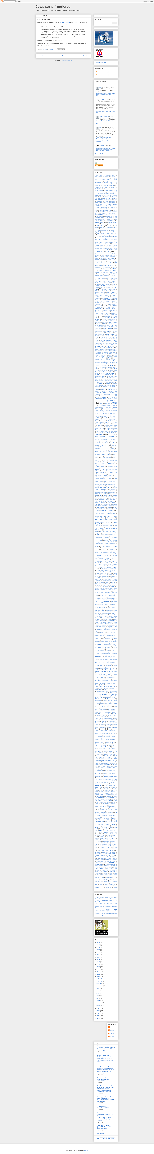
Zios (97, 889)
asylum (107, 235)
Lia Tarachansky (100, 582)
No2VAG (112, 668)
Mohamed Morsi (111, 635)
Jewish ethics (111, 513)
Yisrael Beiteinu (104, 874)
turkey (108, 826)
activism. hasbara (110, 188)
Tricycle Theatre (110, 824)
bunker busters (113, 278)
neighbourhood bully (106, 653)
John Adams (98, 536)
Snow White (106, 780)
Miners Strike (107, 629)
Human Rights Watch (106, 457)
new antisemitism (107, 658)
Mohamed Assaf (99, 634)
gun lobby (115, 422)
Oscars (97, 685)
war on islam (97, 852)
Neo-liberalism (111, 655)
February (99, 1003)
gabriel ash (112, 400)
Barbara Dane (99, 245)
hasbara (98, 434)
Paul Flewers (114, 702)
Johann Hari (112, 534)
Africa (105, 195)
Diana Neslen (98, 350)
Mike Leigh (104, 628)
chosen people (105, 296)
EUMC (101, 383)
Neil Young (114, 653)
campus (113, 284)
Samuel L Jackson (108, 755)
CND (104, 305)
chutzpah (113, 301)
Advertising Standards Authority (106, 193)
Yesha (115, 873)
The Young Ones (113, 814)
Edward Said (104, 365)
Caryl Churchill (112, 285)
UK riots (109, 835)
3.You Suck (106, 178)
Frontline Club (114, 395)
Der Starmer (103, 349)
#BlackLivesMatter (110, 175)
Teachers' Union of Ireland (101, 805)
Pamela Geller (98, 700)
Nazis (115, 652)
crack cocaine (98, 314)
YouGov (113, 876)
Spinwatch (109, 788)
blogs (96, 265)
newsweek (114, 663)
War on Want (112, 852)
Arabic (115, 228)
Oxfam (96, 686)
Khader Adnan (105, 556)
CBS (96, 290)
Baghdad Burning (111, 240)
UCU (100, 830)
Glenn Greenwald (99, 414)
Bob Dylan (97, 267)
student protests (111, 797)
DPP (110, 355)
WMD (114, 861)
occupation (100, 677)
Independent (100, 466)
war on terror (105, 852)
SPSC (113, 790)
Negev (98, 653)
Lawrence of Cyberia (103, 1125)
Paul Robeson (108, 703)
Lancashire (97, 571)
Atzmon (115, 236)
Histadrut (99, 442)
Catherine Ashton (111, 289)
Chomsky (97, 296)
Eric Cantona (103, 377)
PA (96, 688)
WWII (116, 868)
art (116, 233)
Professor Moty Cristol (100, 722)
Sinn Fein (99, 777)
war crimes (110, 850)
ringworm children (99, 743)
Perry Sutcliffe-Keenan (110, 707)
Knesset (103, 562)
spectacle (113, 787)
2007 (98, 1011)
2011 (98, 971)
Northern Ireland (106, 672)
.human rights (98, 175)
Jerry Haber (112, 502)
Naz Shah (113, 650)
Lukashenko (114, 597)
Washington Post (110, 853)
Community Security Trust (109, 310)
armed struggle (109, 233)
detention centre (111, 349)
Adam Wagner (99, 190)
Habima (100, 425)
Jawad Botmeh (102, 498)
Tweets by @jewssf (100, 62)
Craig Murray (107, 314)
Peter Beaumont (111, 709)
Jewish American (101, 508)
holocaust (105, 445)
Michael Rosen (103, 625)
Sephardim (112, 763)
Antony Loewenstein (103, 1055)
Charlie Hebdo (111, 292)
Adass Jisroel (102, 192)
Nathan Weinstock (101, 650)
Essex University (99, 380)
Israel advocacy (111, 486)
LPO (101, 597)
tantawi (113, 802)
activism (98, 189)
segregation (109, 761)
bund (107, 278)
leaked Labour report (104, 576)
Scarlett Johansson (105, 758)
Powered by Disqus (100, 154)
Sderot (114, 760)
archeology (113, 230)
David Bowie (98, 328)
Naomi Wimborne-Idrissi (111, 649)
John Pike (99, 539)
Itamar (111, 493)
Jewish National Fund (101, 519)
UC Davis (113, 829)
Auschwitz (99, 238)
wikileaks (102, 859)
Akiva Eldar (97, 198)
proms (108, 722)
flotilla (102, 389)
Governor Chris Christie (100, 419)
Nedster (112, 1033)
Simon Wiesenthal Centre (110, 776)
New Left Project (104, 659)
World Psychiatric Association (102, 865)
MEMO (115, 622)
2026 (98, 942)
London (102, 588)
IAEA (114, 457)
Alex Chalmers (109, 199)
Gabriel (112, 1030)
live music (105, 586)
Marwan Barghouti (106, 613)
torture (115, 821)
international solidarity (102, 474)
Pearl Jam (109, 706)
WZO (98, 870)
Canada (97, 285)
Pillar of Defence (98, 712)
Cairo (109, 279)
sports (100, 790)
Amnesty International (101, 207)
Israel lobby (107, 487)
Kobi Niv (109, 562)
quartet (107, 725)
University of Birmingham (109, 841)
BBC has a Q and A (65, 22)
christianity (105, 298)
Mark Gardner (98, 608)
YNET (107, 876)
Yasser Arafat (98, 873)
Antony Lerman (113, 224)
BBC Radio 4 (100, 252)
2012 (98, 969)
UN (96, 836)
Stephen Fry (98, 793)
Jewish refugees (101, 520)
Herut (101, 441)
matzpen (105, 614)
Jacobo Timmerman (101, 496)
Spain (106, 787)
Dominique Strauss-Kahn (109, 352)
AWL (100, 239)
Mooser (98, 639)
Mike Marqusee (113, 628)
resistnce (100, 736)
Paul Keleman (100, 703)
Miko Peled (99, 629)
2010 (98, 974)
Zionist (101, 884)
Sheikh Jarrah (100, 770)
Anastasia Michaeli (99, 208)
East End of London (110, 359)
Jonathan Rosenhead (110, 544)
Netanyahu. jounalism (110, 656)
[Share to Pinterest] (64, 49)
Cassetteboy (108, 287)
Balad (101, 242)
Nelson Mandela (101, 655)
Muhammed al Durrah (100, 646)
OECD (108, 679)
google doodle (112, 417)
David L (112, 1027)
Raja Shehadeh (103, 730)
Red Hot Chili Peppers (110, 732)
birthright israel (100, 264)
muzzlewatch (108, 647)
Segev (103, 761)
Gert (100, 87)
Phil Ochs (113, 710)
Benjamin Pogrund (99, 259)
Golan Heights (103, 416)
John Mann (114, 537)
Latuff (98, 573)
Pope (110, 716)
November (100, 981)
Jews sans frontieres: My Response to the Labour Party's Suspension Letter (105, 94)
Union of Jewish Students (101, 838)
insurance (112, 468)
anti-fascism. (109, 217)
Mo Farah (113, 632)
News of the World (99, 663)
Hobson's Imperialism (109, 444)
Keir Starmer (110, 553)
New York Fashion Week (102, 660)
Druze (98, 358)
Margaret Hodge (113, 606)
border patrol (98, 268)
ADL (116, 192)
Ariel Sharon (114, 232)
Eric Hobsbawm (111, 377)
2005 (98, 1015)
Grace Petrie (112, 419)
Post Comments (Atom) (67, 60)
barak (114, 243)
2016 (98, 959)
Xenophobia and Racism (108, 870)
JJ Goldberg (105, 533)
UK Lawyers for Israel (100, 835)
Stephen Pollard (99, 794)
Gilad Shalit (112, 413)
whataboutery (106, 856)
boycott (114, 268)
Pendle (101, 707)
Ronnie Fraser (105, 747)
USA (111, 846)
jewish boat (109, 508)
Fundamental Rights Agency (103, 398)
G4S (104, 400)
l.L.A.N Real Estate (103, 565)
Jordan (96, 546)
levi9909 (101, 99)
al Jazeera (112, 198)
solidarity (98, 785)
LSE (109, 597)
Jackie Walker (107, 495)
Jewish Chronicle (107, 510)
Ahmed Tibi (106, 196)
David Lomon (100, 332)
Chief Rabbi (112, 293)
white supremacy (102, 858)
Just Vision (112, 552)
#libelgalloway (105, 176)
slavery (100, 779)
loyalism (96, 597)
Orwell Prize (102, 683)
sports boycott (107, 790)
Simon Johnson (98, 774)
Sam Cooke (99, 754)
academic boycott (108, 185)
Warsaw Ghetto (98, 853)
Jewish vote (97, 525)
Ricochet (103, 742)
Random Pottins (98, 732)
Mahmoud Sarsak (105, 603)
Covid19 (113, 313)
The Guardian (113, 808)
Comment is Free (110, 308)
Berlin (114, 259)
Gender (113, 405)
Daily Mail (112, 320)
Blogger (86, 1150)
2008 (98, 1008)
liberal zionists (114, 583)
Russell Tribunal (108, 751)
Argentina (97, 232)
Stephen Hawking (109, 793)
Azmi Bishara (114, 239)
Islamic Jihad (112, 481)
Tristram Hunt (98, 826)
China (113, 295)
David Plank (101, 334)
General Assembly (99, 407)
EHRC (96, 368)
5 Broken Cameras (105, 179)
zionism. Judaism (104, 883)
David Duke (103, 329)
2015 (98, 962)
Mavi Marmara (100, 616)
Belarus (96, 256)
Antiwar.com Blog (102, 1046)
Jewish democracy (99, 513)
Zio (114, 877)
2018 (98, 954)
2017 (98, 957)
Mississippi (102, 631)
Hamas (102, 428)
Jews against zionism (110, 527)
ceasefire (101, 290)
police (104, 715)
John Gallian (105, 536)
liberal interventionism (103, 583)
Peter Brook (97, 710)
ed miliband (108, 364)
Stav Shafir (113, 791)
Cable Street (103, 279)
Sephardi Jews (104, 763)
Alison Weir (98, 202)
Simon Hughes (111, 773)
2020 (98, 950)
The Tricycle (104, 814)
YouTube (97, 877)
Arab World (110, 228)
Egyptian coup (111, 367)
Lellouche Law (107, 577)
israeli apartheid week (110, 490)
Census (107, 290)
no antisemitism (104, 668)
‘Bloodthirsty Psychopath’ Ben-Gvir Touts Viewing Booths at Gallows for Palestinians (106, 1049)
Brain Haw (105, 272)
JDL (96, 499)
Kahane (104, 553)
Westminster (97, 856)
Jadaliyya (110, 496)
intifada (105, 475)
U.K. (102, 829)
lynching (98, 598)
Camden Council (111, 281)
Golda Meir (112, 416)
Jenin (107, 499)
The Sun (111, 812)
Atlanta (98, 236)
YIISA (98, 874)
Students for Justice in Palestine (102, 799)
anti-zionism (109, 220)
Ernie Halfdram (111, 379)
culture (104, 319)
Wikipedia (108, 859)
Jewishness (105, 525)
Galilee (101, 403)
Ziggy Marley (109, 877)
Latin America (105, 571)
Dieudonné (105, 350)
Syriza (115, 800)
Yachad (96, 871)
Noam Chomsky (109, 670)
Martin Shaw (109, 611)
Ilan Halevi (110, 462)
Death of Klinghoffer (105, 338)
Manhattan (97, 606)
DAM (104, 323)
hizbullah (97, 444)
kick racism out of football (102, 560)
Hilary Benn (106, 441)
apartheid (100, 226)
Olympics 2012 (105, 680)
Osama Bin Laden (111, 683)
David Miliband (108, 332)
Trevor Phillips (100, 824)
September (100, 986)
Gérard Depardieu (113, 410)
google (105, 417)
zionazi (96, 879)
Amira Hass (112, 205)
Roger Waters (103, 745)
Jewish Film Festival (100, 514)
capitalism (103, 285)
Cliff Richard (112, 304)
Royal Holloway (111, 748)
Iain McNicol (97, 459)
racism (102, 729)
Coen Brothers (100, 307)
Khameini (113, 556)
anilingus (104, 213)
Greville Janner (111, 420)
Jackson (115, 495)
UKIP (114, 835)
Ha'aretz (114, 423)
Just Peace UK (104, 552)
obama (108, 676)
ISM (96, 486)
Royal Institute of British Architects (103, 749)
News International (111, 662)
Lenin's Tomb (98, 579)
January (99, 1005)
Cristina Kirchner (108, 316)
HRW (114, 454)
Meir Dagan (102, 620)
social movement (104, 782)
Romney (97, 747)
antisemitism (99, 222)
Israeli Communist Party (100, 492)
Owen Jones (112, 685)
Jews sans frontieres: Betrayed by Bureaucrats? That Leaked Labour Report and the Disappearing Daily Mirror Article (105, 139)
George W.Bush (103, 410)
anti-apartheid (100, 216)
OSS (107, 685)
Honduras (113, 453)
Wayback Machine (100, 855)
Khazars (108, 558)
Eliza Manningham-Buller (106, 371)
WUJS (107, 868)
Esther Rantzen (108, 380)
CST (109, 317)
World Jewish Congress (110, 864)
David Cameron (107, 328)
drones (115, 356)
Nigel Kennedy (112, 667)
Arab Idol (110, 225)
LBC (111, 574)
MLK (108, 632)
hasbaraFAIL (111, 436)
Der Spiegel (113, 898)
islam (105, 481)
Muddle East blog (107, 644)
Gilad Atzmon (103, 413)
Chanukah (102, 292)
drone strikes (109, 356)
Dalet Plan (99, 323)
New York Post (112, 660)
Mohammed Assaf (99, 637)
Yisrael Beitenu (113, 874)
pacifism (106, 688)
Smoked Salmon (107, 779)
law (109, 573)
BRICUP (113, 274)
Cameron (115, 282)
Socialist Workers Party (101, 783)
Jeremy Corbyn (109, 501)
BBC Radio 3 (114, 249)
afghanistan (98, 195)
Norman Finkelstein (100, 671)
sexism (102, 767)
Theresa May (98, 817)
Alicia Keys (112, 201)
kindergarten (114, 559)
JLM (116, 533)
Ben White (111, 258)
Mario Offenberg (111, 607)
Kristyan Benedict (107, 564)
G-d (101, 400)
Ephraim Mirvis (110, 376)
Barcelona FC (104, 246)
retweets (113, 736)
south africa (98, 787)
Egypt (112, 365)
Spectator (97, 788)
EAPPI (102, 359)
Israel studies (112, 489)
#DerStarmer (98, 176)
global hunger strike (110, 414)
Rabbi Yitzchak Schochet (100, 727)
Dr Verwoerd (101, 356)
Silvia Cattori (98, 773)
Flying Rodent (111, 389)
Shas (104, 769)
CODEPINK (114, 305)
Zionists (115, 887)
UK (101, 833)
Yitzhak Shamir (100, 876)
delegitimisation (99, 346)
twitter (96, 827)
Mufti (114, 644)
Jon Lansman (114, 539)
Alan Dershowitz (99, 199)
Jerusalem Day (107, 504)
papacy (104, 700)
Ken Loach (106, 555)
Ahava (101, 196)
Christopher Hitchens (106, 299)
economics (112, 361)
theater (98, 815)
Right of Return (110, 742)
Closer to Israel (98, 305)
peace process (99, 706)
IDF (104, 460)
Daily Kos (105, 320)
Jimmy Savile (98, 533)
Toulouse (105, 823)
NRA (109, 674)
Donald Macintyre (99, 353)
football (97, 391)
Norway (113, 672)
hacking (106, 425)
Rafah (109, 729)
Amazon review (99, 204)
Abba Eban (103, 183)
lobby (112, 586)
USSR (109, 847)
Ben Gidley (103, 258)
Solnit (106, 785)
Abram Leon (97, 185)
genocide (108, 407)
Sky (112, 777)
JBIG (109, 498)
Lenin (114, 577)
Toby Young (105, 818)
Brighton (113, 275)
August (99, 988)
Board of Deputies (109, 265)
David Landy (114, 331)
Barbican (109, 245)
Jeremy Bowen (98, 501)
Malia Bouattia (104, 604)
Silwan (104, 773)
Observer (115, 676)
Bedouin (97, 255)
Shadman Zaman (111, 767)
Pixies (96, 713)
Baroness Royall (98, 248)
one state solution (108, 682)
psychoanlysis (108, 724)
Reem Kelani (105, 733)
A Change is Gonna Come (109, 181)
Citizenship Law (107, 302)
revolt (110, 738)
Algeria (115, 199)
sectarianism (98, 761)
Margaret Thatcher (101, 607)
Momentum (98, 638)
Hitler (113, 442)
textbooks (97, 808)
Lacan (106, 570)
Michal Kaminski (111, 625)
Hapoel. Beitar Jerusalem (102, 431)
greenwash (103, 420)
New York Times (99, 662)
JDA (114, 498)
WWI (112, 868)
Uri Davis (113, 842)
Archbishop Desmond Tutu (102, 230)
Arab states (103, 228)
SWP (105, 800)
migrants (110, 626)
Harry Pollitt (100, 432)
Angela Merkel (103, 211)
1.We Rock (112, 176)
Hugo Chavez (107, 456)
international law (112, 472)
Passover (110, 700)
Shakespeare (98, 769)
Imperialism (98, 465)
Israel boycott (98, 487)
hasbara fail (112, 434)
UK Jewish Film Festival (110, 833)
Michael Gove (108, 623)
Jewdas (109, 507)
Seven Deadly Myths (104, 766)
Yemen (110, 873)
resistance (114, 735)
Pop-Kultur (104, 716)
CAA (98, 279)
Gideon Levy (106, 412)
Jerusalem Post (101, 507)
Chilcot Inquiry (98, 295)
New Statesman (113, 659)
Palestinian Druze (105, 695)
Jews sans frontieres (53, 7)
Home (64, 56)
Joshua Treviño (105, 548)
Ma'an (103, 598)
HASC (96, 438)
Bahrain (96, 242)
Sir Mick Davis (106, 777)
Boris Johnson (106, 268)
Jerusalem (98, 504)
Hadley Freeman (109, 426)
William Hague (100, 861)
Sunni (96, 800)
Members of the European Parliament (103, 622)
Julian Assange (108, 551)
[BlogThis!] (59, 49)
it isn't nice (105, 493)
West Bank (111, 855)
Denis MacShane (107, 347)
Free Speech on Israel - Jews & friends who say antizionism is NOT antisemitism (106, 1087)
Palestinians (110, 699)
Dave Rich (114, 325)
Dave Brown (107, 325)
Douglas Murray (103, 355)
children (107, 295)
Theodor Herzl (112, 815)
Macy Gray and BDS (100, 599)
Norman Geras (113, 671)
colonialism (98, 308)
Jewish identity (111, 514)
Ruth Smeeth (103, 752)
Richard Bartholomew (110, 739)
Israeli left (97, 493)
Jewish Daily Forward (110, 512)
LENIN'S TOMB (101, 1106)
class (105, 304)
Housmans (97, 454)
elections (114, 368)
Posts (99, 72)
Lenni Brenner (108, 579)
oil (114, 679)
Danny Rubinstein (99, 325)
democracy (111, 346)
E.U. (109, 358)
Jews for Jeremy (99, 528)
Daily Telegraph (113, 322)
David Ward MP (104, 337)
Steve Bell (107, 794)
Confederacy (98, 311)
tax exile (113, 803)
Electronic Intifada (102, 370)
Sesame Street (98, 764)
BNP (101, 265)
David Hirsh (106, 331)
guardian (107, 422)
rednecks (97, 733)
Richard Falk (98, 740)
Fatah (102, 388)
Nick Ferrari (108, 665)
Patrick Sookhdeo (105, 702)
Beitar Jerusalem (110, 255)
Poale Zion (114, 713)
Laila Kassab (112, 570)
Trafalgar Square (113, 823)
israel (101, 486)
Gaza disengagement (105, 405)
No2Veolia (98, 670)
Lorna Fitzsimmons (109, 594)
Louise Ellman (112, 595)
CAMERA (109, 282)
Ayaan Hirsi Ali (106, 239)
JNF (98, 534)
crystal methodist (102, 317)
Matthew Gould (98, 614)
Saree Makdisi (102, 757)
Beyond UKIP (99, 262)
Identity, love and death (103, 1107)
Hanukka (101, 429)
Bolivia (113, 267)
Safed (115, 752)
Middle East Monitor (100, 626)
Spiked (103, 788)
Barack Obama (105, 243)
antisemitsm (104, 224)
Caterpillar (104, 289)
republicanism (98, 735)
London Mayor (111, 589)
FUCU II (112, 397)
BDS (107, 252)
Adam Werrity (108, 190)
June (98, 993)
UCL (96, 830)
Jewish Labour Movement (102, 516)
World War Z (109, 867)
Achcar (113, 187)
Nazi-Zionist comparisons (106, 652)
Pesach (96, 709)
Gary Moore (107, 403)
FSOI (98, 397)
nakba (102, 649)
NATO (107, 650)
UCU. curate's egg (111, 830)
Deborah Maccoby (106, 340)
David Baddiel (112, 326)
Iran (110, 475)
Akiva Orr (104, 198)
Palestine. (112, 693)
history (106, 442)
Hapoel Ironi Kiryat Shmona (111, 429)
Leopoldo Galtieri (106, 580)
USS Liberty (102, 847)
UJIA (116, 832)
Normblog (99, 672)
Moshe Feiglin (108, 643)
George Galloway (106, 409)
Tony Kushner (109, 821)
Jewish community (99, 512)
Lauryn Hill (103, 573)
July (98, 990)
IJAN (103, 462)
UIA (112, 832)
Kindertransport (100, 561)
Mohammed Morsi (110, 637)
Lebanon (113, 576)
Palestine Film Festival (111, 689)
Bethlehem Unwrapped (112, 261)
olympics (97, 680)
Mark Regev (106, 608)
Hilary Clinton (114, 441)
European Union (111, 385)
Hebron (96, 441)
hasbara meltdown (100, 436)
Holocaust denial (104, 447)
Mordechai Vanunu (106, 640)
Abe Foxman (111, 184)
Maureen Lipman (113, 614)
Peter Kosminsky (105, 710)
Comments (100, 74)
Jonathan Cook (107, 540)
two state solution (107, 827)
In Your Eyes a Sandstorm (111, 465)
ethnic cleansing (109, 382)
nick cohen (100, 665)
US (96, 844)
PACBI (100, 688)
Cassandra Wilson (99, 287)
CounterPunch (104, 313)
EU (95, 383)
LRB (105, 597)
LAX (107, 574)
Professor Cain (112, 721)
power (114, 716)
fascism (97, 388)
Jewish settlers (111, 520)
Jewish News (113, 519)
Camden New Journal (100, 282)
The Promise (102, 811)
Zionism (103, 879)
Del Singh (108, 343)
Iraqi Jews (100, 477)
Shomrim (113, 772)
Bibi (105, 262)
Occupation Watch (111, 677)
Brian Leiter (106, 274)
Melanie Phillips (111, 620)
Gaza (114, 403)
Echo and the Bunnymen (101, 361)
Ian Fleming (111, 459)
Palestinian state (99, 699)
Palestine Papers (113, 691)
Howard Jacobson (106, 454)
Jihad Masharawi (104, 531)
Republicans (106, 735)
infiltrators (104, 468)
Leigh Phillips (98, 577)
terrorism (102, 806)
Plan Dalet (101, 713)
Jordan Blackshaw (106, 546)
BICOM (111, 262)
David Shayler (108, 335)
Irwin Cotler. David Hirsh (109, 480)
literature (97, 586)
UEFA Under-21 (104, 832)
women (96, 862)
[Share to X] (61, 49)
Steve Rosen (114, 794)
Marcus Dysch (104, 606)
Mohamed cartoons (110, 634)
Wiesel (96, 859)
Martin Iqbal (102, 611)
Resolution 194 (106, 736)
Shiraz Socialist (98, 772)
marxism (113, 613)
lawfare (102, 574)
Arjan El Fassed (100, 233)
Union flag (113, 836)
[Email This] (58, 49)
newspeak (108, 663)
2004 (98, 1018)
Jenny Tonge (112, 499)
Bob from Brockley (106, 267)
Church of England (104, 301)
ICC (100, 460)
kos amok (115, 562)
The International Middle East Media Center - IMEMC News (106, 1137)
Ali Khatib (106, 201)
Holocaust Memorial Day (101, 450)
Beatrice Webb (111, 253)
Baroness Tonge (108, 248)
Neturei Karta (98, 657)
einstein (108, 368)
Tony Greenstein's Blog (104, 1066)
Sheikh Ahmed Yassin (112, 769)
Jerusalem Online (113, 505)
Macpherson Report (111, 598)
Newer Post (40, 56)
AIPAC (113, 196)
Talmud (108, 802)
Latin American (113, 571)
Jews (111, 525)
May (98, 995)
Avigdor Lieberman (108, 238)
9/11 (101, 181)
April (98, 998)
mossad (115, 643)
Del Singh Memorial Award (108, 344)
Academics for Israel (101, 187)
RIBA (102, 739)
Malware (113, 604)
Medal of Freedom (113, 617)
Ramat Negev (112, 730)
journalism (113, 548)
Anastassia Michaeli (110, 208)
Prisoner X (104, 719)
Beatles (103, 253)
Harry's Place (110, 432)
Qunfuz (113, 725)
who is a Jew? (111, 858)
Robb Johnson (108, 743)
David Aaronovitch (102, 326)
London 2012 (109, 588)
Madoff (108, 599)
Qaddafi (102, 725)
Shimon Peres (112, 770)
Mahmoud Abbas (105, 601)
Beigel (103, 255)
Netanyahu (98, 656)
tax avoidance (106, 803)
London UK (107, 592)
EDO (114, 363)
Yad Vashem (103, 871)
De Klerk (112, 337)
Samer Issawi (100, 755)
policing (109, 715)
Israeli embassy (111, 492)
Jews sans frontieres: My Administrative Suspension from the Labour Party (105, 110)
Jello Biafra (101, 499)
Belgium (96, 258)
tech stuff (111, 805)
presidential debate (108, 718)
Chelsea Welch (103, 293)
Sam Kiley (106, 754)
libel (96, 583)
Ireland (106, 477)
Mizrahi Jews (103, 632)
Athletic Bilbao (114, 235)
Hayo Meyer (112, 439)
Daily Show (104, 322)
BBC (107, 249)
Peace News (104, 704)
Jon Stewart (99, 540)
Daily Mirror (97, 322)
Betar (104, 261)
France (110, 391)
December (100, 978)
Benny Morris (108, 259)
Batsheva (102, 249)
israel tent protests (99, 490)
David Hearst (98, 331)
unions (113, 838)
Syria (110, 800)
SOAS (113, 781)
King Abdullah (108, 561)
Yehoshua (105, 873)
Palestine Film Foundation (102, 691)
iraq (116, 475)
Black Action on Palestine (110, 264)
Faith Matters (112, 386)
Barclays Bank (112, 246)
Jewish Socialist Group (102, 522)
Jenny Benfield (104, 116)
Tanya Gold (97, 803)
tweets (113, 826)
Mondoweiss (106, 638)
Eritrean (104, 379)
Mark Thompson (99, 610)
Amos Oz (112, 207)
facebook (97, 386)
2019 (98, 952)
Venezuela (108, 849)
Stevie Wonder (108, 796)
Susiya (100, 800)
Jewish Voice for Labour (109, 524)
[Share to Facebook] (63, 49)
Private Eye (103, 721)
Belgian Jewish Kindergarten (108, 256)
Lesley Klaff (114, 580)
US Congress (105, 845)
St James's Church (99, 791)
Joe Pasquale (105, 534)
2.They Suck (98, 178)
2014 (98, 964)
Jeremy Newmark (100, 502)
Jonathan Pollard (99, 544)
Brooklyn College (100, 278)
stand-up (107, 791)
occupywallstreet (99, 679)
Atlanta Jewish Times (106, 236)
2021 (98, 947)
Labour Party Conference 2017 (109, 568)
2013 (98, 967)
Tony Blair (114, 818)
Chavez (96, 293)
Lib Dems (113, 582)
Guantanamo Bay (99, 422)
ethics (115, 380)
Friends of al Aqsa (105, 395)
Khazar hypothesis (99, 558)
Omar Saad (99, 682)
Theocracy (104, 815)
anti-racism (110, 219)
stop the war (101, 797)
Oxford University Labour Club (107, 686)
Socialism (113, 782)
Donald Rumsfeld (108, 353)
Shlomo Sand (106, 772)
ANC (96, 210)
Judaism (111, 549)
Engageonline (109, 374)
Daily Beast (98, 320)
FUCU (104, 397)
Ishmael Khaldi (98, 481)
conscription (106, 311)
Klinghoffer (97, 562)
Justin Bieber (98, 553)
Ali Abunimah (99, 201)
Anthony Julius (99, 214)
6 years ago (107, 150)
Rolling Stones (112, 745)
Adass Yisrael (110, 192)
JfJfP (96, 531)
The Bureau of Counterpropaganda (103, 1078)
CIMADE (97, 302)
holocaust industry (108, 448)
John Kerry (112, 536)
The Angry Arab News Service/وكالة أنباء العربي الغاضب (106, 1097)
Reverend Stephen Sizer (100, 738)
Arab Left (102, 227)
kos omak (99, 564)
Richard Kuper (107, 740)
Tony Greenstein (104, 820)
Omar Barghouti (113, 680)
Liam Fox (108, 582)
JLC (111, 533)
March (98, 1000)
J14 (100, 495)
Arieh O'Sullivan (105, 231)
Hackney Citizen (113, 425)
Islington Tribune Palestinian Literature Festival (105, 484)
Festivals (97, 389)
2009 (98, 976)
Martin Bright (109, 610)
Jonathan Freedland (108, 542)
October (99, 983)
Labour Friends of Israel (105, 567)
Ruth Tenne (110, 752)
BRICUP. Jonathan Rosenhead (102, 275)
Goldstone (98, 417)
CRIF (101, 316)
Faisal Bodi (104, 386)
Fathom (108, 388)
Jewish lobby (110, 518)
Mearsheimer (104, 617)
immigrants (111, 463)
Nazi (96, 652)
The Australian (104, 808)
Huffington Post (98, 456)
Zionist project (108, 887)
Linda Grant (111, 585)
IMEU (103, 463)
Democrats (97, 347)
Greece (96, 420)
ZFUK (102, 877)
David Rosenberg (110, 334)
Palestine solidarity (102, 693)
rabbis (109, 727)
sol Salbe (113, 783)
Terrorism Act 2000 (111, 806)
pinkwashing (107, 712)
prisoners (112, 719)
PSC (102, 724)
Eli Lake (111, 370)
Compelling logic (101, 1080)
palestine (98, 690)
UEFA (96, 832)
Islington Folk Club (110, 482)
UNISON (97, 839)
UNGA (107, 836)
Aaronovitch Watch (108, 182)
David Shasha (98, 335)
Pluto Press (108, 713)
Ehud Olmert (102, 368)
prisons (97, 721)
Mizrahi (96, 632)
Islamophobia (99, 483)
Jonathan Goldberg (99, 543)
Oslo (102, 685)
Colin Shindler (111, 307)
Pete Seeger (103, 709)
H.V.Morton (107, 423)
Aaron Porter (98, 182)
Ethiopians (99, 382)
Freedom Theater (107, 394)
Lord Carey (114, 592)
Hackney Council (100, 426)
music (109, 646)
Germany (99, 411)
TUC (104, 826)
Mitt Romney (111, 631)
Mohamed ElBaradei (99, 635)
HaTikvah (101, 438)
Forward (103, 391)
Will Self (115, 859)
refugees (113, 733)
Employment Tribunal (107, 373)
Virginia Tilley (101, 850)
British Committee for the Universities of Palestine (106, 276)
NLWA (96, 668)
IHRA (98, 462)
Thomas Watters (106, 817)
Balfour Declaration (109, 242)
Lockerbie (97, 588)
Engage (97, 374)
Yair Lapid (112, 871)
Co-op (108, 305)
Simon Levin (108, 774)
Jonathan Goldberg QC (110, 543)
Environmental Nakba (99, 376)
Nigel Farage (103, 667)
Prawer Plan (98, 718)
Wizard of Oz (108, 861)
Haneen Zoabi (110, 428)
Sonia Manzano (112, 785)
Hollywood (97, 445)
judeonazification (98, 551)
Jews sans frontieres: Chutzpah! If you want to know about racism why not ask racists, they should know (105, 149)
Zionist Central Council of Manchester (103, 885)
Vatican (102, 848)
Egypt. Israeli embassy (100, 367)
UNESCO (102, 836)
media (98, 619)
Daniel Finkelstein (111, 323)
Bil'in (116, 262)
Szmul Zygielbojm (101, 802)
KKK (114, 561)
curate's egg (112, 319)
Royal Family (102, 748)
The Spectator (104, 812)
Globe (96, 416)
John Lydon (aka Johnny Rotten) (102, 537)
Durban (104, 358)
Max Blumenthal (108, 616)
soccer (96, 782)
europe (108, 383)
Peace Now (112, 704)
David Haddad (112, 329)
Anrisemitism (112, 213)
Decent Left (109, 341)
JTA (103, 549)
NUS (103, 676)
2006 (98, 1013)
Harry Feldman (113, 431)
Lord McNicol (100, 594)
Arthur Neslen (101, 235)
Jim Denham (112, 531)
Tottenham (99, 823)
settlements (107, 764)
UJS (98, 833)
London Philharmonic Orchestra (102, 591)
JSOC (96, 549)
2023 (98, 945)
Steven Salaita (100, 796)
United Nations (105, 839)
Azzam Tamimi (100, 240)
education (97, 365)
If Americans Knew (113, 460)
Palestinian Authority (101, 694)
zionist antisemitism (110, 884)
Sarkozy (110, 757)
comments (97, 310)
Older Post (86, 56)
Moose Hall (114, 638)
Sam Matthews (113, 754)
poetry (98, 715)
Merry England (100, 623)
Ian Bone (104, 459)
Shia (106, 770)
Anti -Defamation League (111, 214)
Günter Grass (100, 423)
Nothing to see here (100, 674)
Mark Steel (113, 608)
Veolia (115, 849)
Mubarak (99, 644)
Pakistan (112, 688)
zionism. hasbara (107, 881)
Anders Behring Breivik (105, 210)
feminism (113, 388)
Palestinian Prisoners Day (109, 697)
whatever (114, 856)
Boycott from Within (104, 270)
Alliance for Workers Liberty (109, 202)
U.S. (106, 829)
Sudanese (113, 799)
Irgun (110, 478)
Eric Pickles (97, 379)
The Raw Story (110, 811)
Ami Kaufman (105, 205)
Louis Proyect (103, 595)
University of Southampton (102, 842)
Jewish (115, 507)
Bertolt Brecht (98, 261)
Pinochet (113, 712)
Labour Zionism (100, 570)
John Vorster (106, 539)
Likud (104, 585)
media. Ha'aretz (108, 619)
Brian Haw (100, 274)
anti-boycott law (108, 216)
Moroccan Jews (104, 641)
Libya (98, 585)
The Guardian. (101, 809)
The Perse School (109, 809)
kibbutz (113, 558)
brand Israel (113, 272)
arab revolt (109, 227)
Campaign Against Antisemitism (103, 284)
